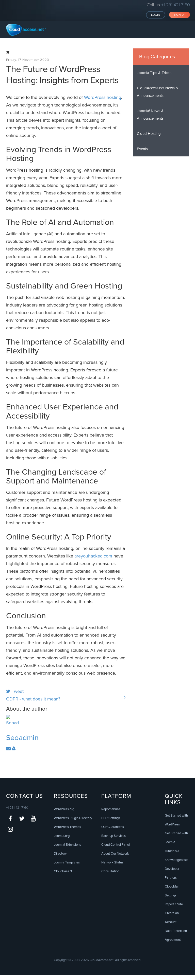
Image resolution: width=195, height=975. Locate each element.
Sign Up (179, 14)
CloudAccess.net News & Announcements (157, 92)
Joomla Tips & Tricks (154, 72)
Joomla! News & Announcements (150, 115)
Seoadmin (22, 737)
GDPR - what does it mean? (33, 699)
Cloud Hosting (149, 133)
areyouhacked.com (93, 556)
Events (142, 149)
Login (155, 14)
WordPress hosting (102, 97)
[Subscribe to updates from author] (9, 748)
